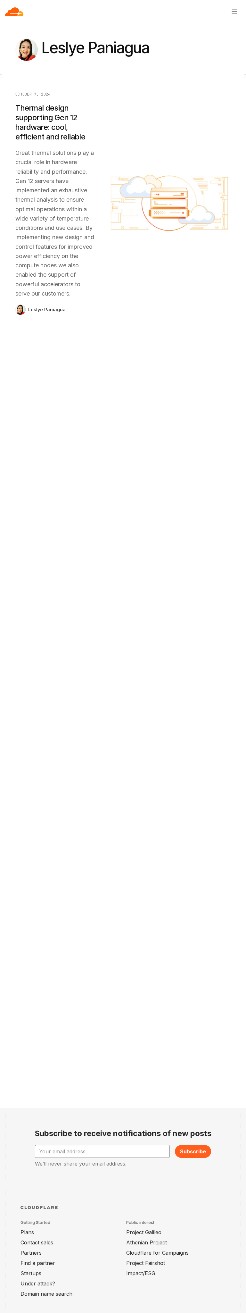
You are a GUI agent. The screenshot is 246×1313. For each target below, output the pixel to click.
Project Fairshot (145, 1263)
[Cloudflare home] (14, 11)
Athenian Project (146, 1242)
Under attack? (37, 1283)
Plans (27, 1232)
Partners (31, 1253)
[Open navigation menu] (234, 11)
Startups (30, 1273)
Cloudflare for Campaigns (157, 1253)
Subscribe (193, 1151)
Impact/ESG (140, 1273)
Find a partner (37, 1263)
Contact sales (36, 1242)
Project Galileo (143, 1232)
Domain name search (46, 1294)
